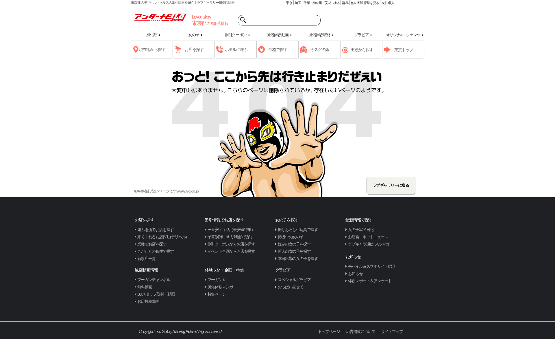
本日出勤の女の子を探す (298, 258)
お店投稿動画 (148, 301)
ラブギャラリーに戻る (390, 185)
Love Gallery (162, 331)
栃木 (336, 3)
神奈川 (317, 3)
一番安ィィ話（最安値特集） (231, 229)
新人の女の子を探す (294, 251)
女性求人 (388, 3)
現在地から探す (152, 49)
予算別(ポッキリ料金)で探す (230, 236)
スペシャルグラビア (294, 279)
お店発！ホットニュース (368, 236)
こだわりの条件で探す (155, 251)
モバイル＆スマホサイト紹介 (371, 266)
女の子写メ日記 (360, 229)
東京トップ (403, 49)
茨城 (327, 3)
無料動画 (144, 287)
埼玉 (298, 3)
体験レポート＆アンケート (370, 280)
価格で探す (278, 49)
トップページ (329, 331)
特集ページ (217, 294)
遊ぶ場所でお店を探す (155, 229)
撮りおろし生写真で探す (298, 229)
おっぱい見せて (290, 287)
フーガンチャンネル (153, 279)
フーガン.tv (216, 279)
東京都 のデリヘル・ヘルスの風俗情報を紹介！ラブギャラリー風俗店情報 (182, 3)
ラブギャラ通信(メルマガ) (369, 244)
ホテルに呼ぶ (236, 49)
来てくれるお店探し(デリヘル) (162, 236)
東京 (289, 3)
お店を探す (194, 49)
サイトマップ (392, 331)
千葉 (307, 3)
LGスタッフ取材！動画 (156, 294)
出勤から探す (362, 49)
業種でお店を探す (151, 244)
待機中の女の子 (290, 236)
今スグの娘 (319, 49)
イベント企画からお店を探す (231, 251)
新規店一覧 (146, 258)
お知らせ (355, 273)
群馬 (345, 3)
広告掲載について (360, 331)
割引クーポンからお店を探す (231, 244)
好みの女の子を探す (294, 244)
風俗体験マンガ (220, 287)
